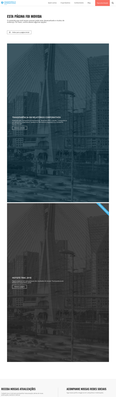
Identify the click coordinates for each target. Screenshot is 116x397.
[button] (113, 3)
